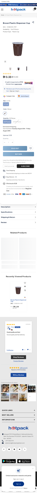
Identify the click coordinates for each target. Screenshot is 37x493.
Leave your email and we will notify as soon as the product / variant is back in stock (17, 161)
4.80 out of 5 (23, 368)
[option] (18, 48)
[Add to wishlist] (30, 148)
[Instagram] (9, 449)
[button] (7, 73)
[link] (9, 262)
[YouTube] (19, 449)
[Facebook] (4, 449)
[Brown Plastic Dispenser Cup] (18, 290)
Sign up (12, 91)
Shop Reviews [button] (18, 357)
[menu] (2, 9)
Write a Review (18, 375)
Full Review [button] (10, 350)
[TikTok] (14, 449)
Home (2, 15)
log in (17, 91)
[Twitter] (25, 449)
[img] (11, 324)
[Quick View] (24, 286)
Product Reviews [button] (18, 361)
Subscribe (25, 166)
